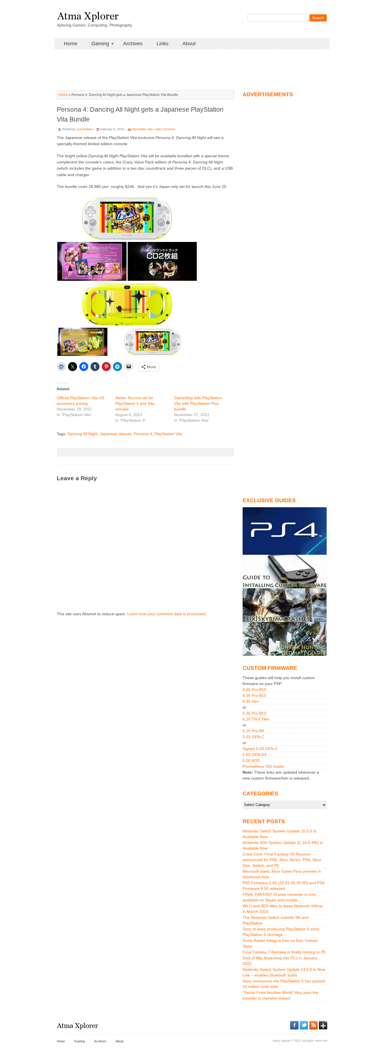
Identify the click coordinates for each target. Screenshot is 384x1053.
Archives (133, 43)
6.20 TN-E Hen (256, 719)
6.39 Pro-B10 (254, 695)
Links (162, 43)
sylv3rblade (84, 129)
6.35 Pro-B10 (254, 713)
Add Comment (165, 129)
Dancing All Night (82, 434)
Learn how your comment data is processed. (167, 614)
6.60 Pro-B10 (254, 689)
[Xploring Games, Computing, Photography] (87, 15)
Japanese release (116, 434)
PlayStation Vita (142, 129)
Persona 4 (143, 434)
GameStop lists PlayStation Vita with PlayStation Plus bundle (198, 403)
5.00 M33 (251, 760)
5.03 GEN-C (253, 737)
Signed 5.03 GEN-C (260, 748)
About (189, 43)
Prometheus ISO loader (263, 766)
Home (70, 43)
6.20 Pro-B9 (253, 731)
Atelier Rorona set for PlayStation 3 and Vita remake (134, 403)
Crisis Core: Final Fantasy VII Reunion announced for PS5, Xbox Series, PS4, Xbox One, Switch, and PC (282, 860)
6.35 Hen (251, 701)
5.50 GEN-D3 (254, 754)
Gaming (96, 44)
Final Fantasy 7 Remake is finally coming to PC (284, 952)
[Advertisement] (192, 62)
